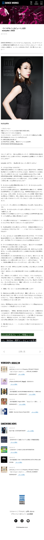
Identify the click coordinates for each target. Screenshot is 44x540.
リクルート (13, 511)
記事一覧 (22, 351)
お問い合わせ (30, 511)
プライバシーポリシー (18, 514)
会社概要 (30, 514)
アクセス (21, 511)
